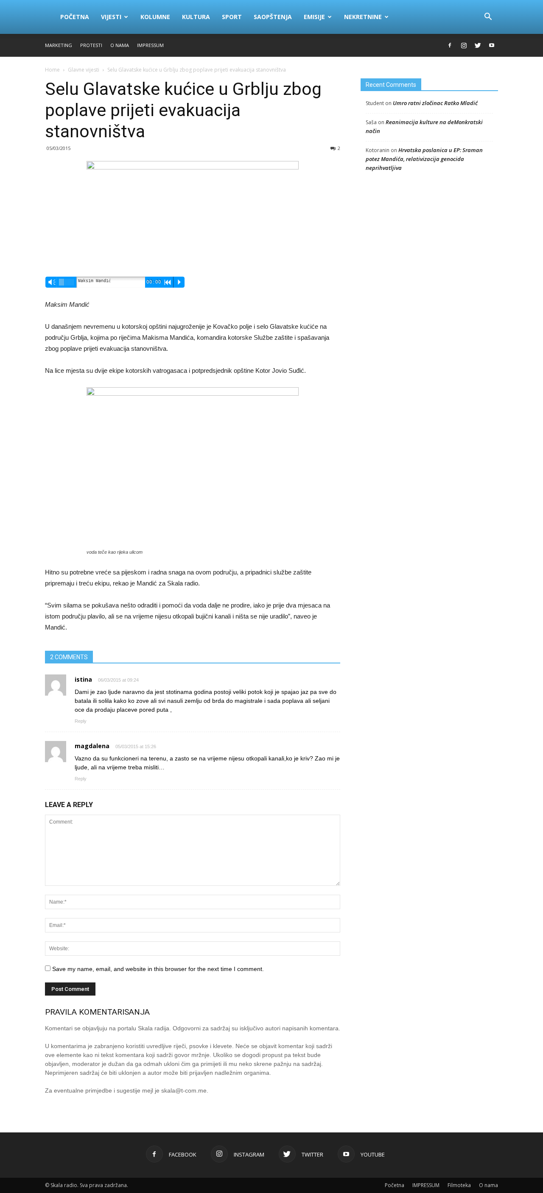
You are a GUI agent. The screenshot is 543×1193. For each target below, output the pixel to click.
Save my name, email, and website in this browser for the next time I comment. (158, 968)
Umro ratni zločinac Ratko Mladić (435, 103)
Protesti (91, 45)
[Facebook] (449, 45)
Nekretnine (363, 17)
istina (83, 679)
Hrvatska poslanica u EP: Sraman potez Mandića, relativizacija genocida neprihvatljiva (424, 159)
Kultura (196, 17)
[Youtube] (491, 45)
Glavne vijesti (83, 69)
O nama (119, 45)
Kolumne (155, 17)
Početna (74, 17)
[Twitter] (477, 45)
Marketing (58, 45)
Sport (232, 17)
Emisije (314, 17)
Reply (81, 721)
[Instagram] (463, 45)
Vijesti (111, 17)
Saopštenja (273, 17)
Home (52, 69)
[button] (488, 17)
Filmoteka (459, 1185)
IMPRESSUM (150, 45)
